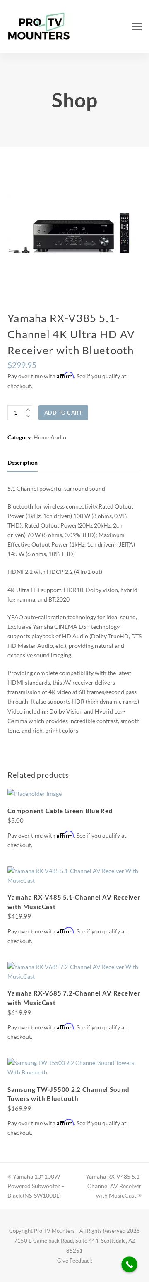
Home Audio (50, 437)
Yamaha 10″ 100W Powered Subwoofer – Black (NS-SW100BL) (36, 1186)
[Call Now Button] (129, 1264)
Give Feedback (74, 1260)
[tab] (22, 462)
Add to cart (63, 412)
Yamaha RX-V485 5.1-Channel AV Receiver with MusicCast (114, 1186)
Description (22, 462)
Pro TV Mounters (54, 1230)
